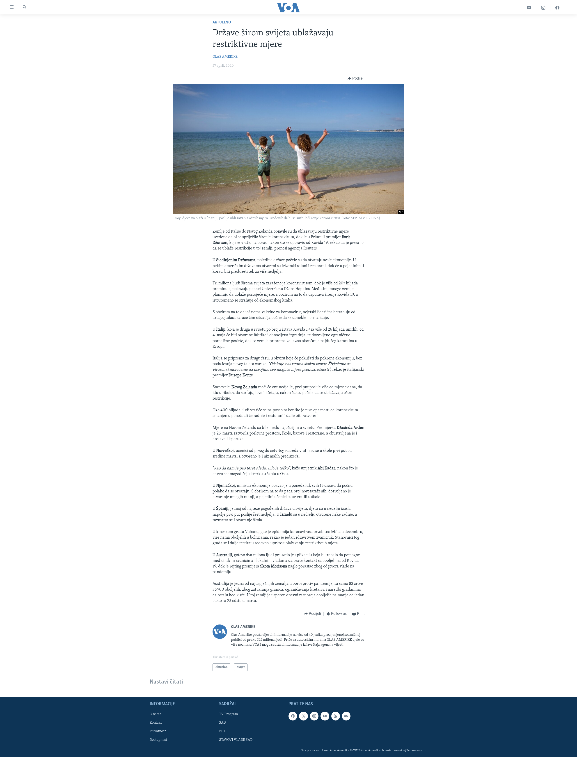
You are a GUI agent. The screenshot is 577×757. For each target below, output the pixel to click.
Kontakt (156, 723)
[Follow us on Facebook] (292, 716)
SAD (222, 723)
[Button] (356, 78)
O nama (155, 714)
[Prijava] (346, 716)
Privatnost (158, 731)
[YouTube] (529, 7)
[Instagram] (543, 7)
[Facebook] (557, 7)
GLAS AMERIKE (225, 57)
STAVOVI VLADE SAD (235, 740)
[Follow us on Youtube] (325, 716)
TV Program (228, 714)
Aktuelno (222, 23)
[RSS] (335, 716)
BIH (222, 731)
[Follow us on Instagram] (314, 716)
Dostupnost (158, 740)
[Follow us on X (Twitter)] (303, 716)
